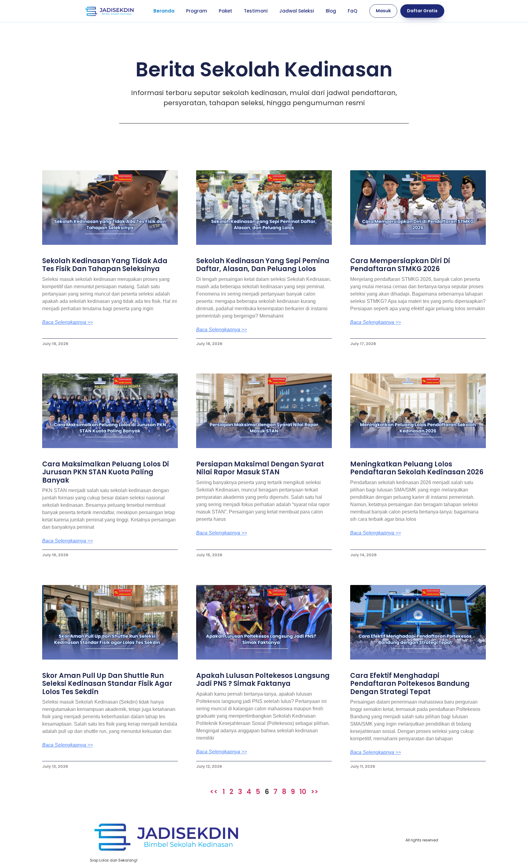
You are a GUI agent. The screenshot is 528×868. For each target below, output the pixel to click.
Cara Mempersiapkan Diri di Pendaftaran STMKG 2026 (400, 265)
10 (302, 791)
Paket (225, 11)
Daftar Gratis (422, 11)
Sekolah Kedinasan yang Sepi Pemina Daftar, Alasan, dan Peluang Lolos (262, 265)
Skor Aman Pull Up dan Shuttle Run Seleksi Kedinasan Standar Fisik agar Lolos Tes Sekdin (107, 684)
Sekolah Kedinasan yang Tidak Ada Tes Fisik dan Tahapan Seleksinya (104, 265)
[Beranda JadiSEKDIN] (109, 11)
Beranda (163, 11)
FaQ (352, 11)
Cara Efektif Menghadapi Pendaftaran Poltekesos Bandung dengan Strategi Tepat (410, 684)
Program (196, 11)
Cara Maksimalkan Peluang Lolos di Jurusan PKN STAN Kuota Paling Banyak (105, 472)
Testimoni (256, 11)
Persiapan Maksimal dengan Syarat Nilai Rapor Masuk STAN (260, 468)
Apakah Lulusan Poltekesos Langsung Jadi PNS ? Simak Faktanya (263, 679)
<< (214, 791)
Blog (331, 11)
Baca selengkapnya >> (67, 322)
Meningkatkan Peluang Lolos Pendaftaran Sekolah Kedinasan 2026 (416, 468)
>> (314, 791)
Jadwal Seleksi (296, 11)
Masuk (383, 11)
